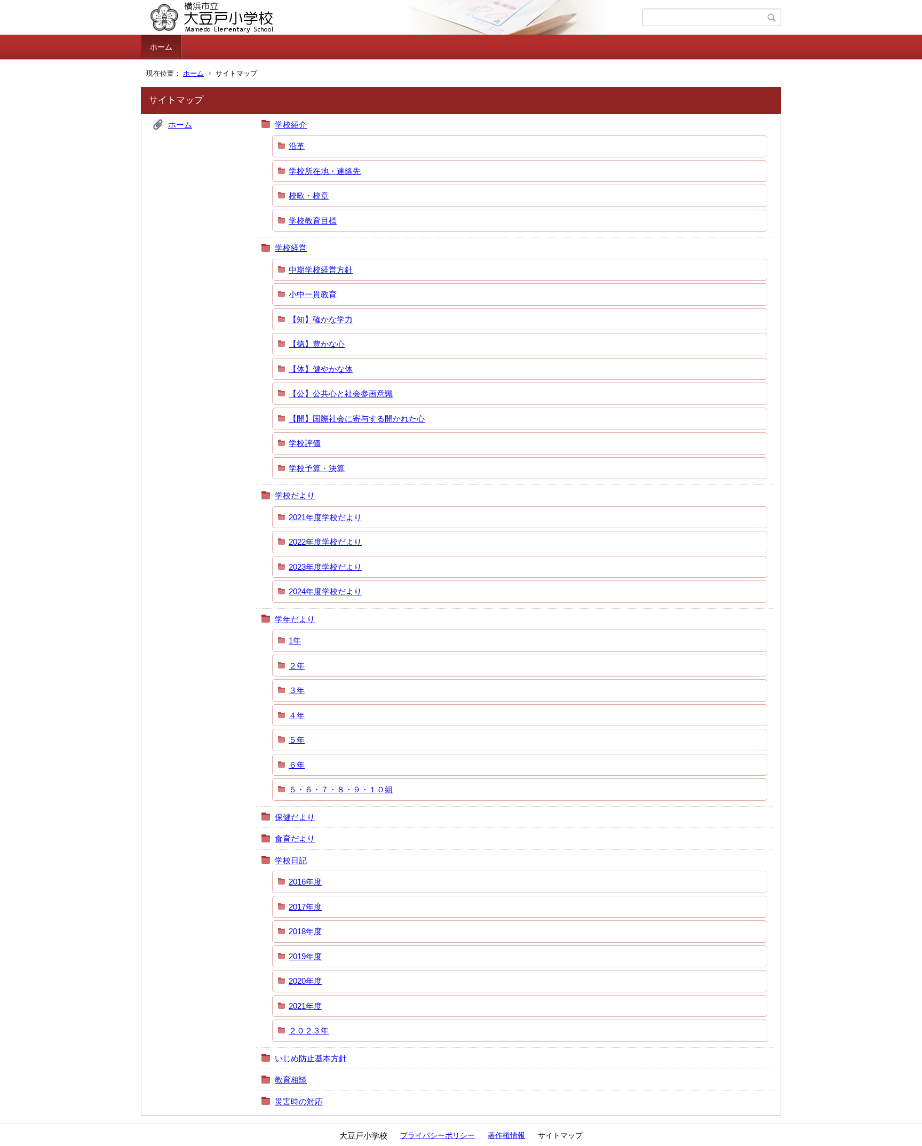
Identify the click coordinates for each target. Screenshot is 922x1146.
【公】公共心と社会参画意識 (341, 393)
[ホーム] (393, 18)
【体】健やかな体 (321, 368)
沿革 (297, 145)
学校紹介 (291, 124)
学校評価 (305, 443)
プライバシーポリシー (437, 1135)
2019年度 (305, 956)
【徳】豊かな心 (317, 343)
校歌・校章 (309, 195)
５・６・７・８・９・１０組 (341, 789)
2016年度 (305, 881)
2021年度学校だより (325, 517)
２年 (297, 665)
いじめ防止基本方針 (311, 1058)
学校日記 (291, 860)
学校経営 (291, 247)
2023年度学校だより (325, 566)
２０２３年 (309, 1030)
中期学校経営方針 (321, 269)
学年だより (295, 619)
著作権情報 (506, 1135)
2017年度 (305, 906)
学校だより (295, 495)
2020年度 (305, 980)
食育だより (295, 838)
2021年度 (305, 1005)
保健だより (295, 817)
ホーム (161, 47)
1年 (295, 640)
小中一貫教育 (313, 294)
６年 (297, 764)
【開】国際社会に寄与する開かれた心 (357, 418)
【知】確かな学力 (321, 319)
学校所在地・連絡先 (325, 171)
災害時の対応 (299, 1101)
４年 (297, 715)
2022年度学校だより (325, 541)
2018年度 (305, 931)
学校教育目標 (313, 220)
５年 (297, 739)
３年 (297, 690)
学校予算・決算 (317, 468)
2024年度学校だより (325, 591)
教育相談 (291, 1079)
